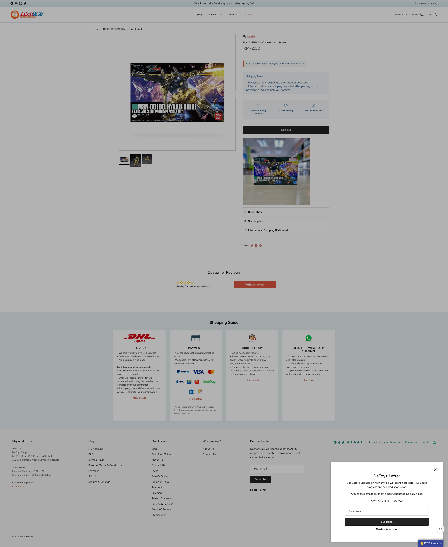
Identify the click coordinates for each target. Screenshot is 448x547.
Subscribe (387, 521)
